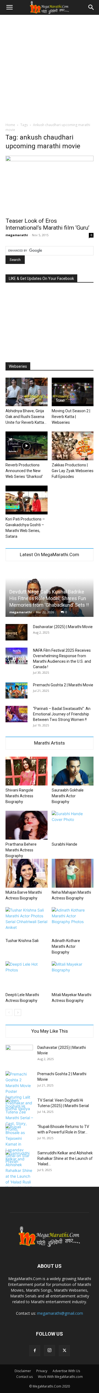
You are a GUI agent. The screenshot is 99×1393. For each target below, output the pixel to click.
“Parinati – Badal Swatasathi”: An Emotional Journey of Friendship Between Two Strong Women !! (61, 714)
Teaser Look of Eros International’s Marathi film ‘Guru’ (47, 224)
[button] (9, 7)
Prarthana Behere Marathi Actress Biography (21, 850)
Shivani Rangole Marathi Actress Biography (19, 796)
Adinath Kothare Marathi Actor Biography (66, 946)
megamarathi (17, 235)
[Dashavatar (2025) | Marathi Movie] (17, 632)
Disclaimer (23, 1371)
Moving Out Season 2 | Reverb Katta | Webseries (71, 417)
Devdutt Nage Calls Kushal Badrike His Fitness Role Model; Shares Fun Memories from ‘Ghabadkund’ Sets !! (49, 598)
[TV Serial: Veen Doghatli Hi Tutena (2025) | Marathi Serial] (19, 1114)
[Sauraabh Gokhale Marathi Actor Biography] (73, 771)
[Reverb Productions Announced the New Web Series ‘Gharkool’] (27, 445)
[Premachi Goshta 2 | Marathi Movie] (17, 690)
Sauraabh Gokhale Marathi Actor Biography (68, 796)
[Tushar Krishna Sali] (27, 921)
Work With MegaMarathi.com (60, 1376)
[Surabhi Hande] (73, 825)
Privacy (41, 1371)
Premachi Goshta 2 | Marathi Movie (63, 685)
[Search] (91, 7)
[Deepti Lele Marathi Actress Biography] (27, 975)
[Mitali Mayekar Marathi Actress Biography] (73, 975)
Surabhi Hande (64, 844)
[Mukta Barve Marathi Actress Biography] (27, 873)
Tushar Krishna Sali (22, 940)
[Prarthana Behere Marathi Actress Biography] (27, 825)
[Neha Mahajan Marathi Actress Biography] (73, 873)
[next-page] (17, 1012)
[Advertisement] (49, 67)
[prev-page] (9, 1012)
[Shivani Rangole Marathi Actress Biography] (27, 771)
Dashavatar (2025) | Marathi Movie (63, 627)
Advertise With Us (66, 1371)
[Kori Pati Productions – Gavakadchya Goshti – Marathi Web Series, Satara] (27, 500)
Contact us (24, 1376)
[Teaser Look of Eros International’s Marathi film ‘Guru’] (50, 185)
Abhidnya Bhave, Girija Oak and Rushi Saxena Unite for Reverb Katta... (26, 417)
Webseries (18, 366)
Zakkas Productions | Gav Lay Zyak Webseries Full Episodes (73, 471)
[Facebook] (34, 1350)
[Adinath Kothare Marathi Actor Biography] (73, 921)
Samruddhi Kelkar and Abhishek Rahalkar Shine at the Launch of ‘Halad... (65, 1158)
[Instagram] (49, 1350)
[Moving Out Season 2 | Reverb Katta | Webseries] (73, 392)
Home (10, 124)
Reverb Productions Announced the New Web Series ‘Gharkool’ (24, 471)
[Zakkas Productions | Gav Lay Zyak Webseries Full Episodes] (73, 445)
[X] (64, 1350)
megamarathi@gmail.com (60, 1313)
